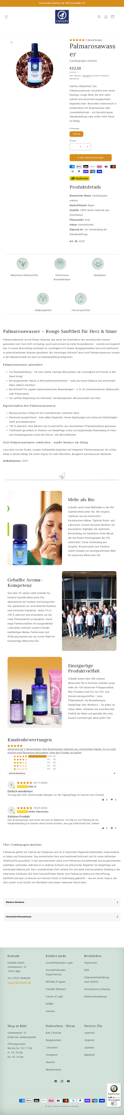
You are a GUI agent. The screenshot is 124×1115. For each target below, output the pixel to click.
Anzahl (73, 141)
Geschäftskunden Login (59, 962)
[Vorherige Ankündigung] (6, 3)
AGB (86, 970)
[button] (6, 16)
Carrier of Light (54, 996)
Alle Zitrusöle (53, 1032)
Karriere (50, 1011)
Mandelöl (89, 1054)
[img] (25, 782)
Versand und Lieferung (97, 989)
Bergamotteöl (53, 1040)
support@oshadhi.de (19, 982)
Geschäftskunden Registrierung (56, 972)
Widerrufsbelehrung (95, 996)
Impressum (90, 962)
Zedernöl (89, 1040)
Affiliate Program (55, 981)
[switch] (114, 1103)
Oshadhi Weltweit (56, 989)
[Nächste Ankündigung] (118, 3)
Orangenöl (51, 1054)
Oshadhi (56, 1106)
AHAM (49, 1003)
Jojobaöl (89, 1047)
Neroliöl (50, 1062)
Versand (86, 76)
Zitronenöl (51, 1047)
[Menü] (119, 1085)
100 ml (76, 134)
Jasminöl (89, 1032)
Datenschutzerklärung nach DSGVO (96, 979)
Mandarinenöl (53, 1069)
